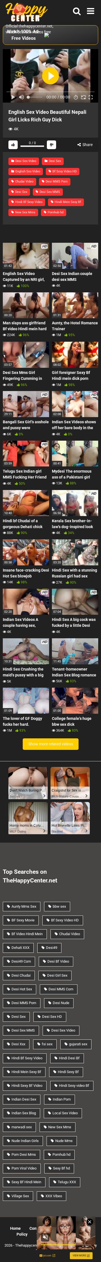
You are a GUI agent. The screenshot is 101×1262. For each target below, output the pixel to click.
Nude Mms (64, 1141)
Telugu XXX (67, 1182)
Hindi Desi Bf (69, 1058)
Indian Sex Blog (24, 1113)
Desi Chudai (21, 975)
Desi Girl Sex (57, 975)
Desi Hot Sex (22, 989)
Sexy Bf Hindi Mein (26, 1182)
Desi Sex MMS (49, 192)
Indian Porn (62, 1099)
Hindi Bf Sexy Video (28, 202)
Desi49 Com (21, 961)
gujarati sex (78, 1044)
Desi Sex (54, 161)
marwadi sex (22, 1127)
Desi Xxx (18, 1044)
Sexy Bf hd (61, 1168)
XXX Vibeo (53, 1196)
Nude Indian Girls (25, 1141)
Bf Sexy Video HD (64, 171)
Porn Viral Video (24, 1168)
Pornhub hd (55, 212)
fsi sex (47, 1044)
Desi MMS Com (61, 989)
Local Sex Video (65, 1113)
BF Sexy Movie (23, 920)
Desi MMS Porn (56, 181)
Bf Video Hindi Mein (27, 934)
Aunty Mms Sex (24, 906)
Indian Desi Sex (24, 1099)
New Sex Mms (24, 212)
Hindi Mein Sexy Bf (67, 202)
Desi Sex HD (52, 1016)
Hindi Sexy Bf (68, 1072)
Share (87, 144)
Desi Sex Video (25, 161)
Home (15, 1228)
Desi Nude (61, 1003)
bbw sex (59, 906)
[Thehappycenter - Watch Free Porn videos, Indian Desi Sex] (25, 11)
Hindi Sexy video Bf (74, 1085)
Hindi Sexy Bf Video (27, 1085)
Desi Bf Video (58, 961)
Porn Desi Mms (24, 1154)
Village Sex (20, 1196)
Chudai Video (23, 181)
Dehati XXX (20, 948)
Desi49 (51, 948)
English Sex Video (27, 171)
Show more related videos (50, 744)
